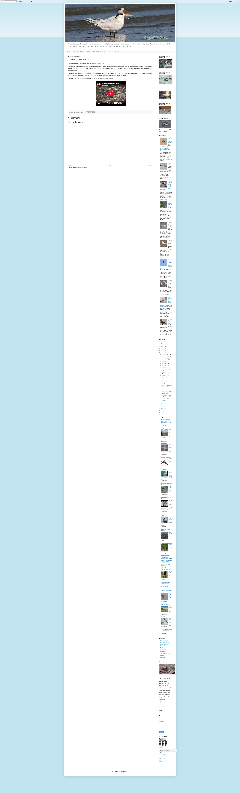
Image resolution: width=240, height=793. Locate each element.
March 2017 (165, 359)
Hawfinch (164, 400)
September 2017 (166, 372)
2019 (162, 406)
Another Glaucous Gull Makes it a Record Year (166, 397)
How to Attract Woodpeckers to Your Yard (166, 423)
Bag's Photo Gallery (79, 51)
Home (68, 51)
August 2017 (165, 370)
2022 (162, 412)
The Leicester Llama (166, 629)
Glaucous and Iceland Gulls (170, 224)
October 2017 (165, 375)
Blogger (127, 771)
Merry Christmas (166, 393)
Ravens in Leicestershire (170, 321)
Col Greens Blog (165, 457)
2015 (162, 348)
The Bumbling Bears (165, 653)
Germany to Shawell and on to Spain (167, 386)
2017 (162, 352)
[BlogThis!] (89, 112)
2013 (162, 344)
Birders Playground (165, 640)
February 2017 (166, 356)
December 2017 (166, 380)
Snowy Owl (169, 164)
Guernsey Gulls (165, 604)
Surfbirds (162, 651)
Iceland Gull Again (166, 391)
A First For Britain (170, 460)
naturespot (163, 649)
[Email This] (87, 112)
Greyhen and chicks (170, 546)
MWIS (161, 648)
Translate (165, 754)
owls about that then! (166, 569)
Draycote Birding (164, 642)
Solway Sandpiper (165, 582)
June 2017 (165, 365)
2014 (162, 346)
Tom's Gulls (164, 616)
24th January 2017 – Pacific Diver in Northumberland (165, 585)
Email (160, 701)
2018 (162, 404)
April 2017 (164, 361)
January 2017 (165, 354)
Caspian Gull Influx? (170, 282)
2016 (162, 350)
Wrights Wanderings (166, 543)
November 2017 (166, 377)
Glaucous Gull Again (170, 242)
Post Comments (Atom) (81, 167)
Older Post (150, 165)
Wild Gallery (163, 657)
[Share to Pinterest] (94, 112)
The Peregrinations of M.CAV (170, 204)
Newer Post (71, 165)
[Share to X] (91, 112)
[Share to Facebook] (93, 112)
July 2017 (164, 367)
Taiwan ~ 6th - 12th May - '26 (170, 489)
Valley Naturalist (165, 428)
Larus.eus (163, 469)
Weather (162, 655)
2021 (162, 410)
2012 (162, 341)
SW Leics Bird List (114, 51)
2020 (162, 408)
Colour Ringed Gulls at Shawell (96, 51)
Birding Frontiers (165, 419)
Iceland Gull (165, 389)
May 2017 (164, 363)
